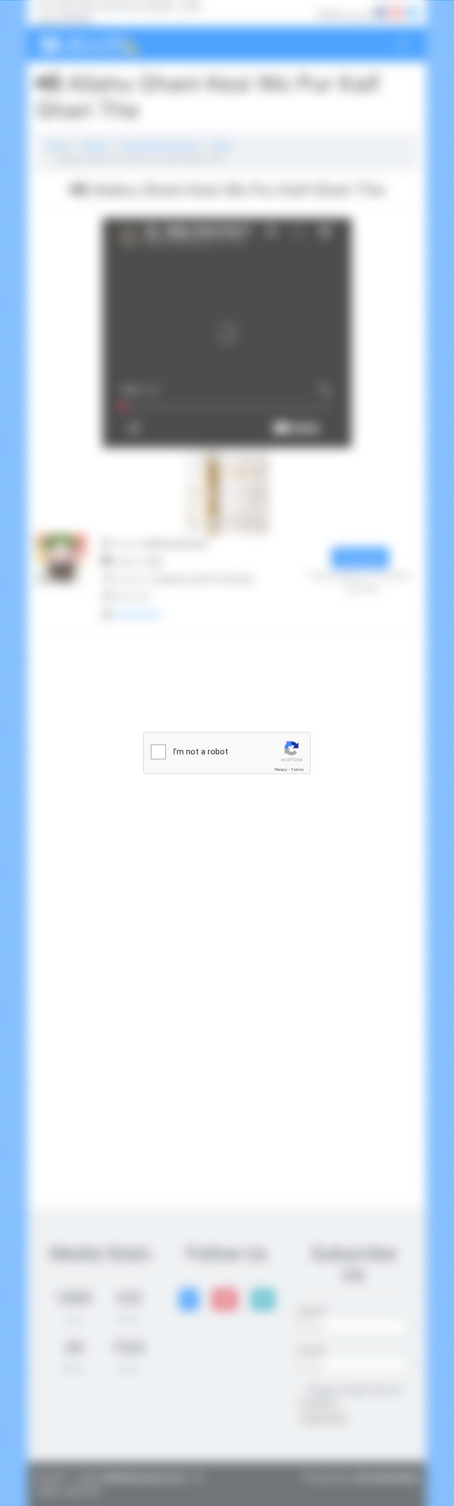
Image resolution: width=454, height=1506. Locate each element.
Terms (297, 769)
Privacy (280, 769)
